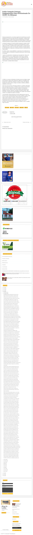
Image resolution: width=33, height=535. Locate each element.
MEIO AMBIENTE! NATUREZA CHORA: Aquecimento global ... (12, 321)
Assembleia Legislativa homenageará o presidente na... (11, 448)
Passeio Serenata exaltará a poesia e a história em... (11, 388)
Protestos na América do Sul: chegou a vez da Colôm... (11, 357)
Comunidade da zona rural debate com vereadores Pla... (11, 398)
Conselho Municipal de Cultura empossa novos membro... (12, 298)
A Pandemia (4, 264)
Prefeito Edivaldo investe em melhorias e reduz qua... (11, 451)
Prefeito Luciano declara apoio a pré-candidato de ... (11, 312)
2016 (3, 475)
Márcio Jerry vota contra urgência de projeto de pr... (11, 311)
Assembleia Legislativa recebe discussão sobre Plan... (11, 385)
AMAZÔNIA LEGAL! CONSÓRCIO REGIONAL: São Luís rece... (12, 334)
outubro (5, 459)
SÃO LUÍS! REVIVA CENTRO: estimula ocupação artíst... (11, 401)
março (5, 468)
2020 (4, 290)
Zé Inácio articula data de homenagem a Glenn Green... (11, 389)
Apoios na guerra (4, 260)
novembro (5, 293)
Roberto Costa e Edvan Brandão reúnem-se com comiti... (11, 392)
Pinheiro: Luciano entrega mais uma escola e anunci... (11, 425)
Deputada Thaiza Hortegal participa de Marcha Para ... (11, 428)
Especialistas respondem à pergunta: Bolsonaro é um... (11, 358)
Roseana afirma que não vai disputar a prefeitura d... (11, 443)
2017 (3, 474)
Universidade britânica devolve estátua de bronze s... (11, 303)
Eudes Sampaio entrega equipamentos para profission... (11, 322)
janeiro (5, 471)
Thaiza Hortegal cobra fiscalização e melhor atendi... (11, 295)
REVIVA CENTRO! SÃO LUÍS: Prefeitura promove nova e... (11, 452)
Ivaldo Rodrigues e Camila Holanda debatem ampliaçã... (11, 439)
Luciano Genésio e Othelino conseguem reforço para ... (11, 456)
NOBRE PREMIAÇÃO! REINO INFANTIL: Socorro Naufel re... (12, 393)
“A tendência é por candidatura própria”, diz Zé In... (11, 313)
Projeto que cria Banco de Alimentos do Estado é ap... (11, 420)
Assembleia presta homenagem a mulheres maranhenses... (12, 446)
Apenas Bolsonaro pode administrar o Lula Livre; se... (11, 433)
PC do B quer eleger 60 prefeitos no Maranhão (10, 397)
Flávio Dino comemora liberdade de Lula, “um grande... (11, 437)
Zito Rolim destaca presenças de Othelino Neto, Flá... (11, 429)
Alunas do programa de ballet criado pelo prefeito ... (11, 343)
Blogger (7, 529)
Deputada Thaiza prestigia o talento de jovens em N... (11, 361)
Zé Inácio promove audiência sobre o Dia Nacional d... (11, 375)
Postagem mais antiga (26, 122)
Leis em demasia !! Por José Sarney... (7, 256)
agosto (5, 462)
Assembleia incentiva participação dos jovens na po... (11, 294)
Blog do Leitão (4, 507)
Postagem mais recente (7, 122)
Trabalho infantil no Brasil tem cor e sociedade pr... (11, 304)
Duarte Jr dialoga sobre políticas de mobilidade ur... (11, 347)
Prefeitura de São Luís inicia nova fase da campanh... (11, 394)
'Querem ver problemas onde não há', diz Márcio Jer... (11, 370)
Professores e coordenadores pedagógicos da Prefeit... (11, 376)
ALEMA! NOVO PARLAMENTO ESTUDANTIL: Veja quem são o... (12, 362)
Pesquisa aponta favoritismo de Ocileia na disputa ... (11, 338)
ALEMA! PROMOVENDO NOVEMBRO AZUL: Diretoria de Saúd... (12, 317)
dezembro (5, 292)
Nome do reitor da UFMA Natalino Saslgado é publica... (11, 455)
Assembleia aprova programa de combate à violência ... (11, 442)
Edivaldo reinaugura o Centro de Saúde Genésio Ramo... (11, 325)
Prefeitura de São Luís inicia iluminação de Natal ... (11, 434)
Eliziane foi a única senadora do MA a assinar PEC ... (11, 438)
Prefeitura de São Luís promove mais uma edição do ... (11, 349)
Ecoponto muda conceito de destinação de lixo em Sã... (11, 366)
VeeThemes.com (13, 533)
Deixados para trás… (5, 262)
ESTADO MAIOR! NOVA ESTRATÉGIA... (9, 329)
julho (4, 463)
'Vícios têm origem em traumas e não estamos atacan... (11, 383)
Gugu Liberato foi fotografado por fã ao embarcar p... (11, 344)
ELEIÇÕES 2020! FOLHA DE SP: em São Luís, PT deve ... (11, 335)
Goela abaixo (5, 365)
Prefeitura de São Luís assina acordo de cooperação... (11, 411)
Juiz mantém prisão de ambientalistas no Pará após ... (11, 320)
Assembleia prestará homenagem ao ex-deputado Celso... (12, 331)
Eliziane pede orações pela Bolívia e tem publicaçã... (11, 424)
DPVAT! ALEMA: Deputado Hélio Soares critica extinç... (11, 403)
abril (4, 467)
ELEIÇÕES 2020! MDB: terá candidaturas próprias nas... (11, 457)
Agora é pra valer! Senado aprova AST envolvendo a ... (11, 416)
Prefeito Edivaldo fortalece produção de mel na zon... (11, 430)
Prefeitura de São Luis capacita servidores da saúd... (11, 419)
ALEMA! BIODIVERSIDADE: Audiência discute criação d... (11, 307)
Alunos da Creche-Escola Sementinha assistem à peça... (11, 407)
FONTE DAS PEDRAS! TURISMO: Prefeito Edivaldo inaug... (12, 339)
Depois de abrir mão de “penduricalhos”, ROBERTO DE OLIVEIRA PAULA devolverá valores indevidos (16, 505)
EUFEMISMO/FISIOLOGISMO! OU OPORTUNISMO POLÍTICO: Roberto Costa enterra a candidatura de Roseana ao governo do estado (17, 273)
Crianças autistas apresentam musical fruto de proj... (11, 410)
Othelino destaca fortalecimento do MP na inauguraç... (11, 406)
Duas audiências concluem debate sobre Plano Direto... (11, 326)
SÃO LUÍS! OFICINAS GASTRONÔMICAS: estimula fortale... (12, 356)
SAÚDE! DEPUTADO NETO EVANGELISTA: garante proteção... (12, 316)
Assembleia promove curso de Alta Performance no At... (11, 374)
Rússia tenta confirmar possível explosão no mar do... (11, 340)
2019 (3, 291)
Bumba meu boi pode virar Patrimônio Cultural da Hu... (11, 367)
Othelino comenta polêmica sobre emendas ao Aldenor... (12, 302)
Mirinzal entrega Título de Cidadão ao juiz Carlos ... (11, 352)
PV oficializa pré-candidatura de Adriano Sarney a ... (11, 353)
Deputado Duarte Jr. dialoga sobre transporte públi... (11, 379)
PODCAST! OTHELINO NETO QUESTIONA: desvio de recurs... (12, 447)
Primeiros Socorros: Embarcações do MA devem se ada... (12, 415)
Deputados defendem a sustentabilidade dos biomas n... (11, 308)
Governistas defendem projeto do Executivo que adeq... (11, 380)
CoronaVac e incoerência (5, 258)
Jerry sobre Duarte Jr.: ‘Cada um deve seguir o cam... (11, 412)
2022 (3, 287)
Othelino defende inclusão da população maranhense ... (11, 421)
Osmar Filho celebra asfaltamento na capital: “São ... (11, 299)
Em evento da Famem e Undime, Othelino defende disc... (12, 348)
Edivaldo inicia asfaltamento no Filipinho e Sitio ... (11, 330)
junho (4, 464)
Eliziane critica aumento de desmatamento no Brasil (11, 371)
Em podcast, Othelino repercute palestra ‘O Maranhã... (11, 402)
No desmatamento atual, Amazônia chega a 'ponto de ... (11, 384)
